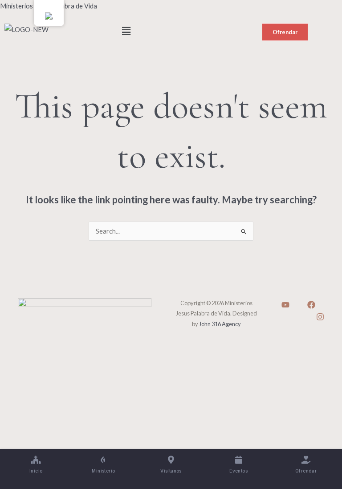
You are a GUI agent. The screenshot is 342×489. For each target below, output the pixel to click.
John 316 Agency (220, 323)
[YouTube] (285, 305)
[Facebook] (311, 305)
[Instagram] (320, 317)
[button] (171, 31)
